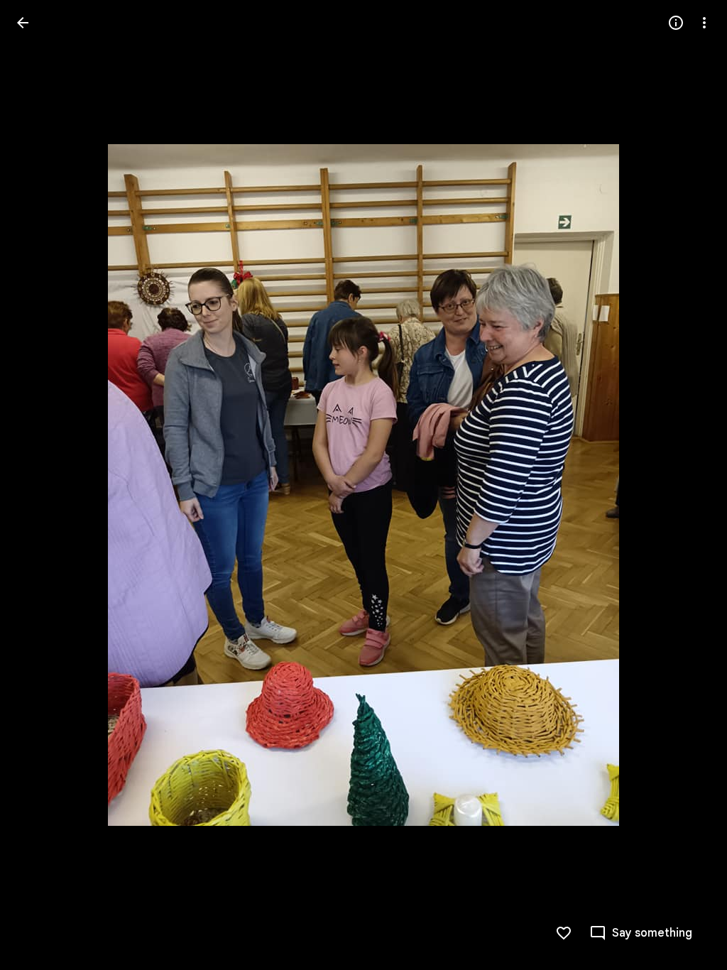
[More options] (704, 23)
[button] (40, 485)
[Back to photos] (23, 23)
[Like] (563, 933)
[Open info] (676, 23)
